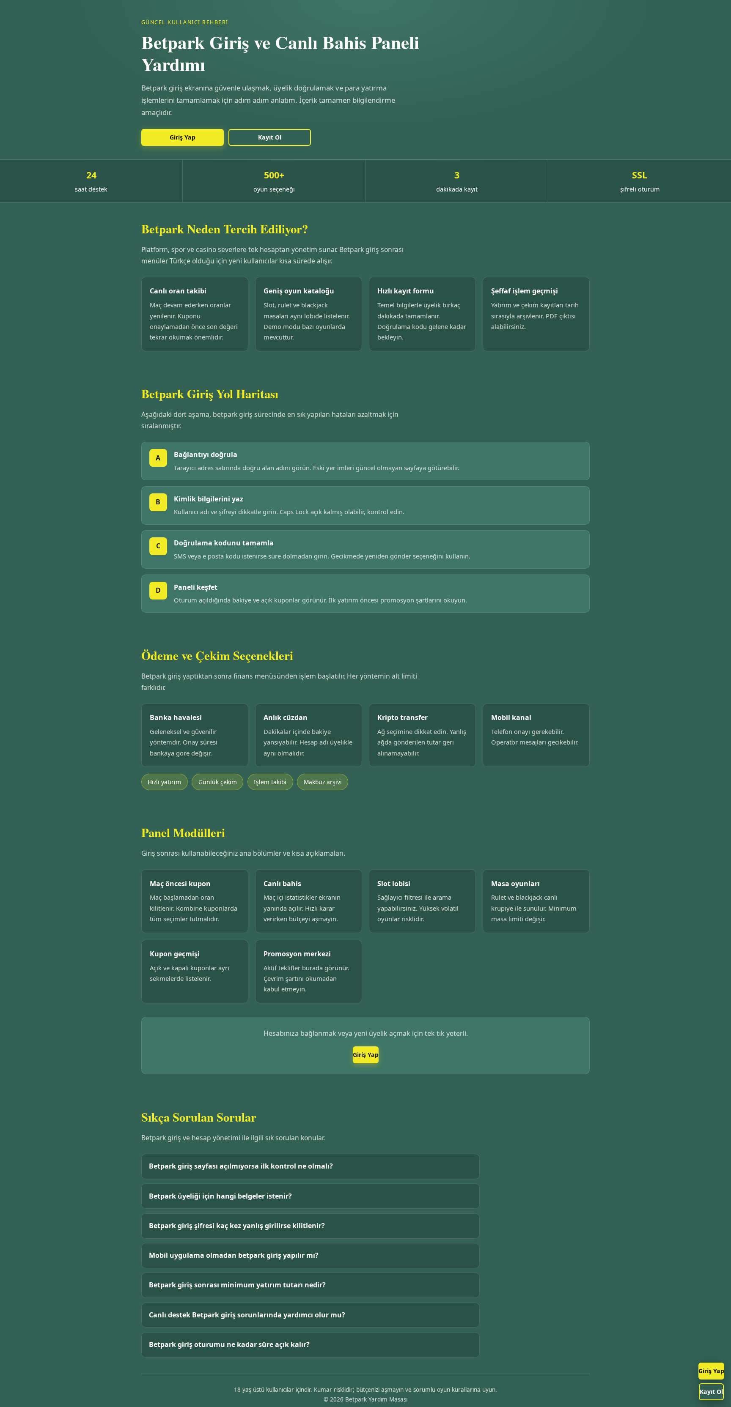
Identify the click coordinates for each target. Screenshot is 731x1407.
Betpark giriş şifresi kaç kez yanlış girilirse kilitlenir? (237, 1225)
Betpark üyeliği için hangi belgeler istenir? (220, 1196)
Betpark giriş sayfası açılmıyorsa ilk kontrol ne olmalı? (241, 1166)
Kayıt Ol (711, 1392)
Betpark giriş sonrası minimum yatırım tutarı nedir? (237, 1284)
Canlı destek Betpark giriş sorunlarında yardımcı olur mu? (247, 1314)
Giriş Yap (711, 1371)
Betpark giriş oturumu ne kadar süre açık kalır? (229, 1344)
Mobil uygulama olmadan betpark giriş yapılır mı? (234, 1255)
